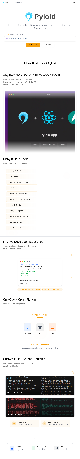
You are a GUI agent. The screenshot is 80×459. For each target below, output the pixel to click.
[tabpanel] (40, 38)
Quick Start (33, 45)
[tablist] (40, 34)
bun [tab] (21, 34)
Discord (48, 45)
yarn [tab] (17, 34)
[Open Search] (74, 2)
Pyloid (7, 3)
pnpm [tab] (12, 34)
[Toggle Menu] (77, 2)
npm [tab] (7, 34)
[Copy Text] (74, 38)
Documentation (17, 3)
